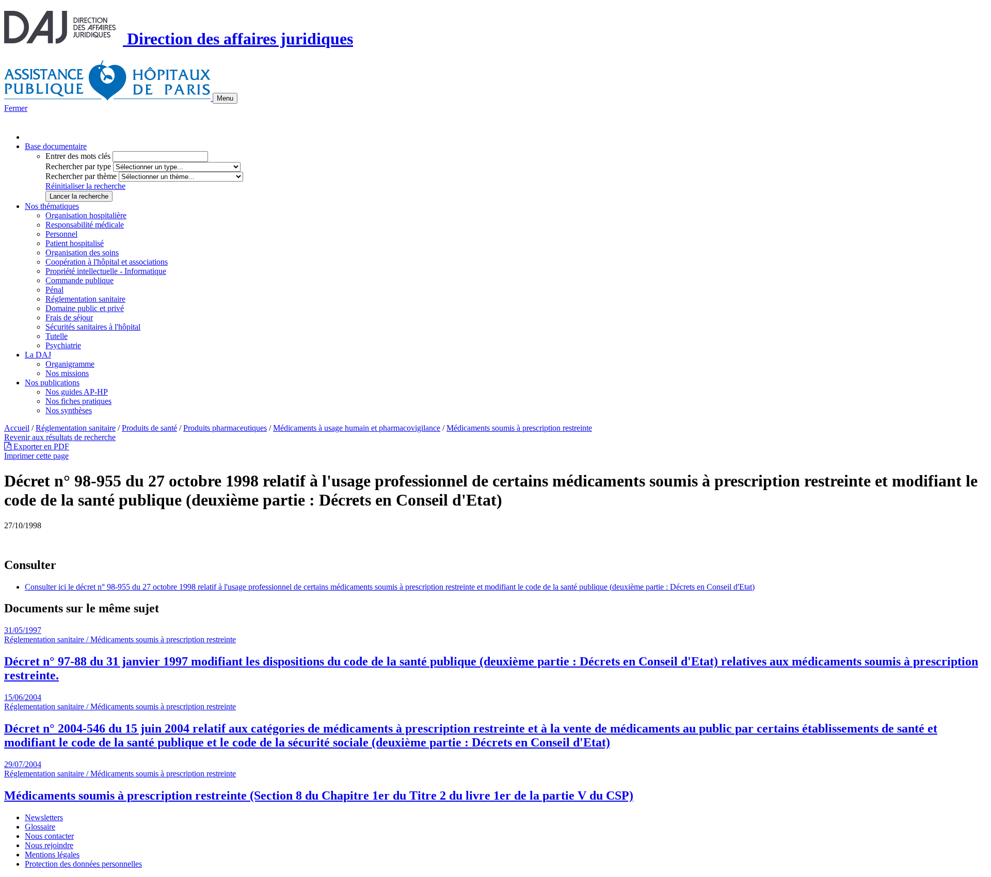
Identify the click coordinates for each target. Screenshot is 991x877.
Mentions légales (52, 854)
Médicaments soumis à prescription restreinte (519, 428)
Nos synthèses (68, 410)
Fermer (15, 108)
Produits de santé (149, 428)
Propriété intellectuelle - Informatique (105, 271)
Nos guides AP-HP (76, 391)
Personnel (61, 234)
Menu (225, 98)
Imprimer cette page (36, 455)
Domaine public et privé (84, 308)
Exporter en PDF (40, 446)
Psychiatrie (63, 345)
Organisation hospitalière (85, 215)
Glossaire (40, 826)
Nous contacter (49, 836)
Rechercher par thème (81, 176)
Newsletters (44, 817)
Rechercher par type (78, 166)
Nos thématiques (52, 206)
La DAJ (38, 354)
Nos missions (67, 373)
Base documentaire (56, 146)
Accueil (16, 428)
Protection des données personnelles (83, 863)
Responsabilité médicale (84, 224)
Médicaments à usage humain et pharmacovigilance (356, 428)
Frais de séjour (69, 317)
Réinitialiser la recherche (85, 186)
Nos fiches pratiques (78, 401)
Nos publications (52, 382)
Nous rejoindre (49, 845)
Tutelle (56, 336)
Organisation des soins (82, 252)
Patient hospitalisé (74, 243)
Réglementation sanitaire (85, 299)
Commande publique (79, 280)
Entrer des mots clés (77, 156)
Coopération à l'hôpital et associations (106, 261)
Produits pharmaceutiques (225, 428)
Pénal (54, 289)
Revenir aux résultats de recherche (60, 437)
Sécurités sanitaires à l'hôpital (92, 326)
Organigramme (69, 364)
